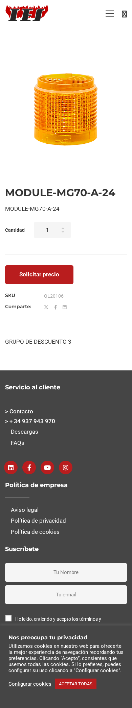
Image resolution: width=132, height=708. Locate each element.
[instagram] (65, 467)
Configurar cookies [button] (29, 684)
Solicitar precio (39, 274)
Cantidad (15, 230)
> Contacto (19, 411)
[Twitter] (46, 307)
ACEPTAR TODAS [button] (75, 683)
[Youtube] (47, 467)
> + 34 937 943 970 (30, 421)
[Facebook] (55, 307)
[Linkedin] (64, 307)
